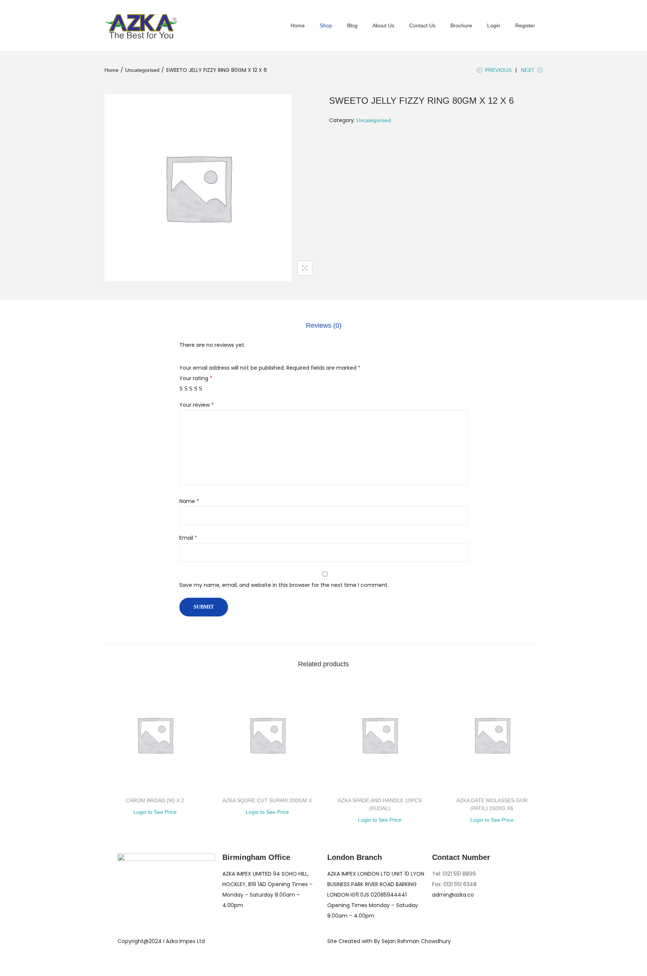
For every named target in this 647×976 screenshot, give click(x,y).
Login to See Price (155, 812)
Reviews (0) (323, 325)
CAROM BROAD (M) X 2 (155, 800)
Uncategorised (142, 70)
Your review (196, 405)
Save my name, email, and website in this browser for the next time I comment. (284, 585)
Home (111, 70)
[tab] (323, 325)
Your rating (195, 378)
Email (188, 538)
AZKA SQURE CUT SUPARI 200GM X (267, 800)
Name (189, 501)
